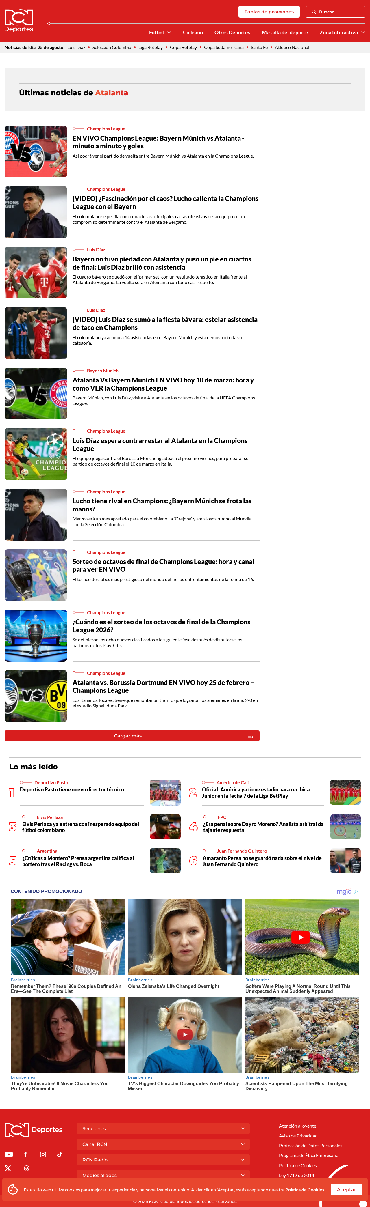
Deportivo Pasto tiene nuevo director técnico (72, 789)
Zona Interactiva (339, 32)
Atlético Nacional (292, 47)
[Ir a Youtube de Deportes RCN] (9, 1155)
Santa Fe (259, 47)
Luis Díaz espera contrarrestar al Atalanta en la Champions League (160, 444)
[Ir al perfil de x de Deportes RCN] (8, 1169)
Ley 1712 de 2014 (296, 1175)
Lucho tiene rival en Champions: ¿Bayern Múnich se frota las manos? (162, 505)
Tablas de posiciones (269, 11)
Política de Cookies (304, 1189)
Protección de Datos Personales (310, 1145)
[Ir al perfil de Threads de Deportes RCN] (26, 1169)
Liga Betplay (150, 47)
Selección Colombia (111, 47)
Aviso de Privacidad (298, 1135)
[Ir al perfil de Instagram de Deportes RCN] (43, 1155)
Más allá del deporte (285, 32)
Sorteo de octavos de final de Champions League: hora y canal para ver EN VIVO (163, 565)
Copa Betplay (183, 47)
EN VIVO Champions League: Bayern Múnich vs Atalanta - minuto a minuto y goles (159, 142)
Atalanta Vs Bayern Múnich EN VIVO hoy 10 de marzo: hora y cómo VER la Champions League (163, 384)
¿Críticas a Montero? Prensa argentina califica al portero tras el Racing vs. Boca (78, 861)
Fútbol (156, 32)
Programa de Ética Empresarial (309, 1155)
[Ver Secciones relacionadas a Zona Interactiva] (363, 32)
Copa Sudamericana (224, 47)
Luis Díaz (76, 47)
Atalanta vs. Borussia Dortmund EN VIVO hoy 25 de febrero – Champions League (163, 686)
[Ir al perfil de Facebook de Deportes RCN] (25, 1155)
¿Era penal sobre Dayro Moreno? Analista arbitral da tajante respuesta (263, 827)
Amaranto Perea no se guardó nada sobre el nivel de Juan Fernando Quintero (262, 861)
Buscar (326, 11)
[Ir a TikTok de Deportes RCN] (59, 1155)
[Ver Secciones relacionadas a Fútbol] (169, 32)
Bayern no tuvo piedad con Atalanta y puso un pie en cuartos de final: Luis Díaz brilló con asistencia (162, 263)
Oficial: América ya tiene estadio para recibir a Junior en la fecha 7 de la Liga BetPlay (256, 792)
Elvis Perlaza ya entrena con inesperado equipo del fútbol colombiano (80, 827)
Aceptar (346, 1189)
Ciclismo (193, 32)
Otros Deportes (232, 32)
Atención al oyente (297, 1125)
